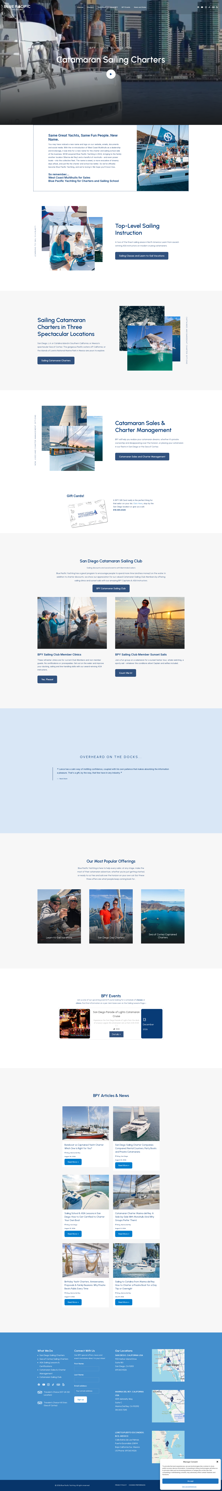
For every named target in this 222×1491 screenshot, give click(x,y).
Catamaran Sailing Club (51, 1377)
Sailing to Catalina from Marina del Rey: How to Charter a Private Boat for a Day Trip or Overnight (136, 1285)
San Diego (124, 1156)
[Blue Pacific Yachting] (17, 7)
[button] (217, 1462)
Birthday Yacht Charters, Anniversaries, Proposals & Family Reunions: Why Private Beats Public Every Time (85, 1285)
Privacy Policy (121, 1485)
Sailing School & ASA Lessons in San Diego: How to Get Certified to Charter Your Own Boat (85, 1217)
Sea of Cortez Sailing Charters (54, 1359)
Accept (190, 1481)
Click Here (137, 503)
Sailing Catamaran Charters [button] (56, 360)
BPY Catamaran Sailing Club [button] (111, 588)
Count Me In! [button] (125, 673)
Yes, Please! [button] (47, 679)
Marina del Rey (75, 1153)
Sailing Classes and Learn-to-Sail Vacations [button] (141, 255)
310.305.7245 (121, 1410)
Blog (68, 1153)
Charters (90, 7)
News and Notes (140, 7)
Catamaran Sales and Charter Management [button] (142, 456)
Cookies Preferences (137, 1485)
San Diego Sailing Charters (52, 1355)
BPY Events (126, 7)
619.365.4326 (121, 1370)
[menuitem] (80, 7)
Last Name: (79, 1375)
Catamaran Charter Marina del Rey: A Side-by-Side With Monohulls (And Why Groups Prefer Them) (134, 1217)
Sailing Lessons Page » (136, 1003)
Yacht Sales (101, 7)
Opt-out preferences (189, 1487)
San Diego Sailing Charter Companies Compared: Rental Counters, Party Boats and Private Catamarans (135, 1148)
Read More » (73, 1162)
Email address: (80, 1386)
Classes (80, 7)
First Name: (79, 1364)
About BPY (114, 7)
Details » (116, 1034)
